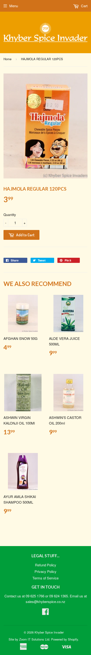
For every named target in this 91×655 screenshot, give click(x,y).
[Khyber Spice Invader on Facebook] (45, 612)
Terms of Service (45, 577)
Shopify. (73, 639)
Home (7, 59)
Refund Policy (45, 564)
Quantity (10, 214)
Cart (84, 5)
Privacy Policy (45, 571)
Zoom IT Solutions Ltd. (34, 639)
